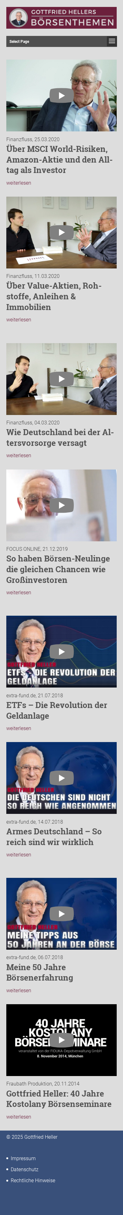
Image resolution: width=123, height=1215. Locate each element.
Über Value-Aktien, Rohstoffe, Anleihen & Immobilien (54, 296)
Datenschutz (24, 1169)
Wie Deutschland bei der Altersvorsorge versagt (60, 437)
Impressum (23, 1158)
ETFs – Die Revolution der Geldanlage (56, 710)
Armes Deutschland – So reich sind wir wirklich (54, 836)
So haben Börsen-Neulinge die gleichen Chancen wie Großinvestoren (58, 569)
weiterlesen (18, 183)
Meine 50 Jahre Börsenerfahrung (39, 972)
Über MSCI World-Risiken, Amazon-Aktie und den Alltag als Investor (59, 159)
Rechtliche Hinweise (33, 1180)
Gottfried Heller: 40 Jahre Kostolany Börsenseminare (59, 1098)
